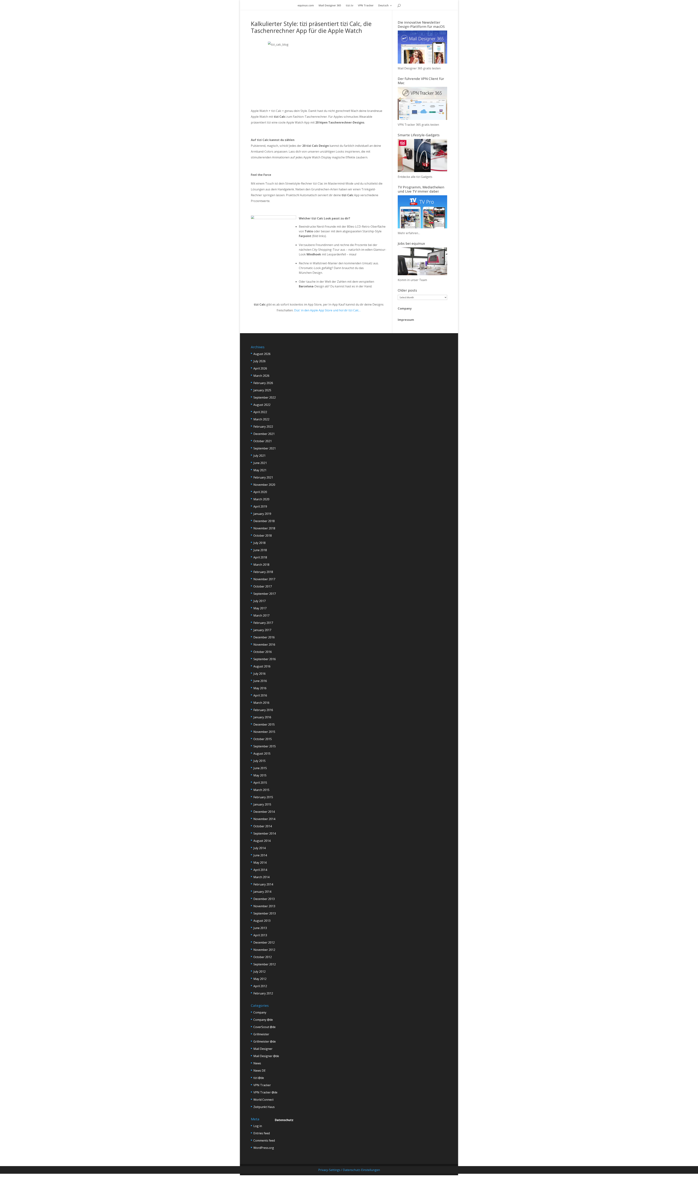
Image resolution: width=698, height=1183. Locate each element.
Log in (257, 1126)
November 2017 (264, 579)
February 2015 (263, 797)
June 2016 (260, 681)
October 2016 (262, 652)
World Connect (263, 1100)
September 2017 (264, 594)
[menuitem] (385, 7)
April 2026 (260, 368)
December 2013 (264, 899)
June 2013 (260, 928)
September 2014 (264, 833)
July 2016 (259, 674)
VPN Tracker (366, 5)
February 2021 (263, 477)
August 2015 (261, 754)
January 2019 (262, 514)
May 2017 (259, 608)
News (257, 1063)
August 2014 (261, 841)
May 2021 (259, 470)
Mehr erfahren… (409, 233)
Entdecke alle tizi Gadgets (415, 177)
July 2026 (259, 361)
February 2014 (263, 884)
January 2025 (262, 390)
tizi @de (258, 1078)
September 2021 (264, 448)
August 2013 (261, 921)
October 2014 (262, 826)
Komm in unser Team (412, 280)
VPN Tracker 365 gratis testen (418, 125)
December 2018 (264, 521)
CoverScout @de (264, 1027)
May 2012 (259, 979)
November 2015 (264, 732)
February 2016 (263, 710)
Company (405, 308)
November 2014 (264, 819)
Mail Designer (262, 1049)
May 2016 (259, 688)
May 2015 (259, 775)
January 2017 (262, 630)
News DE (259, 1071)
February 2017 (263, 623)
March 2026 (261, 376)
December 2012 (264, 942)
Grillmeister (261, 1034)
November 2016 (264, 645)
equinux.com (306, 5)
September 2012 (264, 964)
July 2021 (259, 456)
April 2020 (260, 492)
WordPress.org (263, 1148)
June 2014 (260, 855)
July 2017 (259, 601)
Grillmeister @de (264, 1041)
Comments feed (264, 1140)
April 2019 (260, 506)
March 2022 (261, 419)
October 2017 (262, 586)
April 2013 (260, 935)
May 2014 (259, 863)
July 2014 (259, 848)
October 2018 (262, 536)
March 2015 (261, 790)
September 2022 (264, 397)
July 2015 (259, 761)
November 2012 (264, 950)
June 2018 (260, 550)
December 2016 (264, 637)
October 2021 (262, 441)
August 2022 (261, 405)
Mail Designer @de (266, 1056)
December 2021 (264, 434)
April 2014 (260, 870)
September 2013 (264, 913)
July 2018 (259, 543)
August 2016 (261, 666)
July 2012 (259, 972)
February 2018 (263, 572)
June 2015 (260, 768)
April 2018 (260, 557)
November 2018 (264, 528)
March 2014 (261, 877)
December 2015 (264, 724)
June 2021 (260, 463)
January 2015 (262, 804)
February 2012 (263, 993)
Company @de (263, 1020)
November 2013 (264, 906)
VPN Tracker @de (265, 1092)
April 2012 (260, 986)
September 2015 (264, 746)
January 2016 (262, 717)
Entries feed (261, 1133)
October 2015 (262, 739)
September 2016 (264, 659)
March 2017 (261, 615)
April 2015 (260, 783)
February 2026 (263, 383)
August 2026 (261, 354)
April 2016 (260, 695)
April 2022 (260, 412)
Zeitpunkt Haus (264, 1107)
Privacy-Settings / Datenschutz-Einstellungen (349, 1170)
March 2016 (261, 703)
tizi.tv (349, 5)
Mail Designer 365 (330, 5)
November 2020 (264, 485)
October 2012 (262, 957)
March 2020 (261, 499)
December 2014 (264, 812)
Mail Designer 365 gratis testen (419, 68)
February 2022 (263, 427)
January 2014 (262, 892)
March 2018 (261, 565)
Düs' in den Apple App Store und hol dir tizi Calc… (327, 310)
